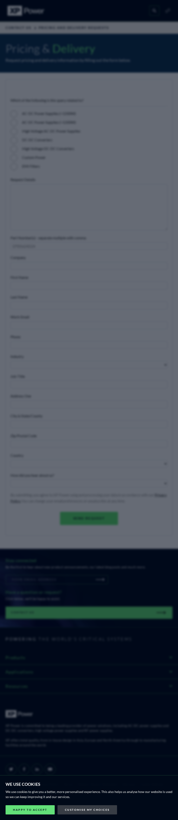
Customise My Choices (87, 809)
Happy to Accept (30, 809)
